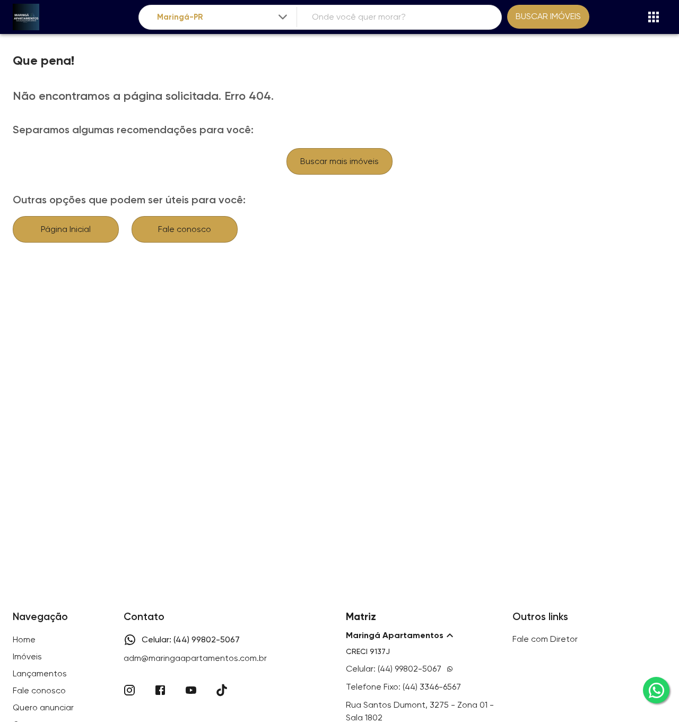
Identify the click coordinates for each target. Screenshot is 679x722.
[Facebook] (160, 690)
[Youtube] (191, 690)
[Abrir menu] (653, 17)
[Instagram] (129, 690)
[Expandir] (282, 17)
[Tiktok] (221, 690)
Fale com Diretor (545, 639)
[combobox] (223, 17)
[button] (423, 635)
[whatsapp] (656, 690)
